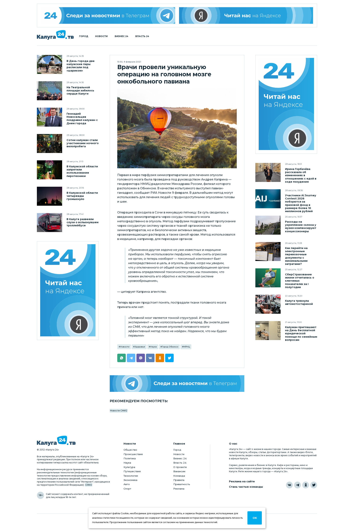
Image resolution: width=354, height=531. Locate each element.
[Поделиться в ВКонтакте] (150, 358)
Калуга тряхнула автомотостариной (299, 302)
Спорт (127, 488)
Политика (130, 458)
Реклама (178, 488)
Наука (153, 346)
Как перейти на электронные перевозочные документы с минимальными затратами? (296, 256)
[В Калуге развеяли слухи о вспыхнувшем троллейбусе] (49, 222)
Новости (101, 36)
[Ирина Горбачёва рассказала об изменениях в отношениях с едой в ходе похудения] (268, 172)
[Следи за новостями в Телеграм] (177, 383)
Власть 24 (142, 36)
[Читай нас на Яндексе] (246, 15)
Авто (127, 484)
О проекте (180, 467)
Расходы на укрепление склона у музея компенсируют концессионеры (300, 226)
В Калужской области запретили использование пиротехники (82, 171)
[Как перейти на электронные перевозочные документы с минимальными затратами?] (268, 251)
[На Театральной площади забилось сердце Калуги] (49, 90)
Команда (179, 475)
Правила (178, 479)
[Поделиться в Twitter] (169, 358)
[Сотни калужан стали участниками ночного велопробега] (49, 143)
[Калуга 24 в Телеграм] (108, 15)
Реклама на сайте (242, 481)
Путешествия (132, 471)
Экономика (130, 479)
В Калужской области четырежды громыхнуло (82, 196)
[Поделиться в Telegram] (131, 358)
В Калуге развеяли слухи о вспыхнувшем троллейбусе (82, 222)
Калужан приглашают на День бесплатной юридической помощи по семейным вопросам (301, 333)
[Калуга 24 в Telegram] (297, 485)
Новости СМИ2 (118, 410)
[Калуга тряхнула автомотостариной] (268, 304)
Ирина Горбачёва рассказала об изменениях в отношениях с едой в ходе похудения (300, 175)
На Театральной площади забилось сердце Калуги (80, 90)
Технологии (131, 475)
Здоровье (140, 346)
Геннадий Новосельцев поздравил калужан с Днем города (82, 118)
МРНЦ (186, 346)
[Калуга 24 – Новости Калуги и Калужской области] (55, 35)
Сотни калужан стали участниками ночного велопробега (83, 143)
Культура (129, 467)
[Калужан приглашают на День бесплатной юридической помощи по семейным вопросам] (268, 330)
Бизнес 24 (121, 36)
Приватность (181, 484)
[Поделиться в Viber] (141, 358)
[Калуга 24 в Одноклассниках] (305, 485)
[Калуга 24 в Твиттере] (313, 485)
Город (83, 36)
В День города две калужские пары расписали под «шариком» (81, 66)
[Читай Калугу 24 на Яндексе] (68, 290)
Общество (130, 449)
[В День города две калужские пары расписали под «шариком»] (49, 64)
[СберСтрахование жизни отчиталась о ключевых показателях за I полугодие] (268, 277)
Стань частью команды (246, 486)
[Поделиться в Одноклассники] (160, 358)
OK (255, 518)
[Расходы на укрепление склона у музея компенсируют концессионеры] (268, 225)
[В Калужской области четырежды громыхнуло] (49, 196)
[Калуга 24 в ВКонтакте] (289, 485)
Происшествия (133, 454)
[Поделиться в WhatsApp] (121, 358)
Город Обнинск (170, 346)
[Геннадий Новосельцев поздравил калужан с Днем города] (49, 117)
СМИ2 (88, 484)
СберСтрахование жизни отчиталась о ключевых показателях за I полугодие (299, 281)
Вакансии (179, 471)
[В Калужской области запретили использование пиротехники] (49, 169)
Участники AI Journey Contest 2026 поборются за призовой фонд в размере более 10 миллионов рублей (300, 203)
